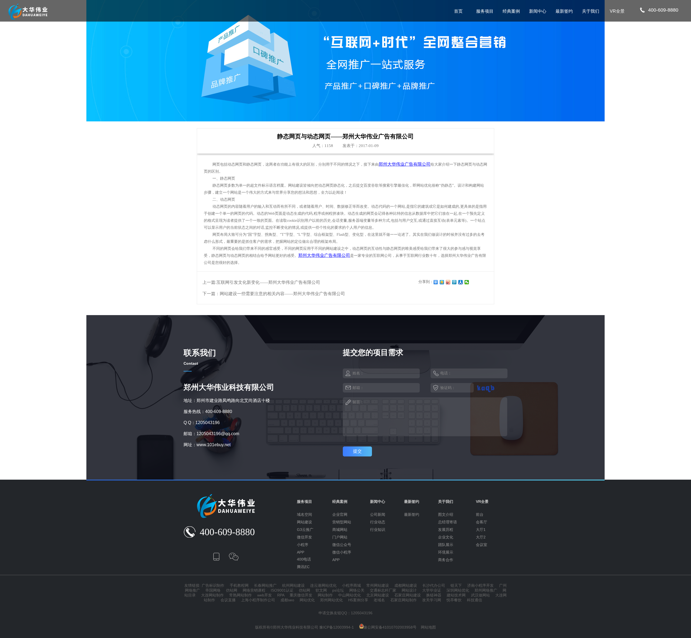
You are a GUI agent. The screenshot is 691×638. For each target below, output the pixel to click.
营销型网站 (341, 522)
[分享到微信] (467, 282)
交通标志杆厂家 (383, 590)
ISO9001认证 (282, 590)
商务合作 (445, 560)
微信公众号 (341, 545)
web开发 (264, 595)
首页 (458, 11)
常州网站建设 (377, 585)
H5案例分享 (358, 600)
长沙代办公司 (433, 585)
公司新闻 (377, 514)
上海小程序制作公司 (258, 600)
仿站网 (231, 590)
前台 (479, 514)
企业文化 (445, 537)
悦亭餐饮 (454, 600)
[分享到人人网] (460, 282)
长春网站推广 (265, 585)
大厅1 (481, 529)
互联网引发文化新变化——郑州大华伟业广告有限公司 (268, 282)
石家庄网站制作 (403, 600)
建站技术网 (456, 595)
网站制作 (325, 595)
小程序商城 (351, 585)
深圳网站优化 (457, 590)
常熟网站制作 (240, 595)
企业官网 (339, 514)
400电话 (304, 559)
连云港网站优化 (323, 585)
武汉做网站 (480, 595)
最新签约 (564, 11)
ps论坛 (338, 590)
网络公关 (356, 590)
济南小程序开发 (480, 585)
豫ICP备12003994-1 (336, 627)
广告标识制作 (213, 585)
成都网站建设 (405, 585)
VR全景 (617, 11)
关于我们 (590, 11)
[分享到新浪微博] (448, 282)
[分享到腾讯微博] (454, 282)
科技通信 (474, 600)
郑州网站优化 (331, 600)
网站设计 (409, 590)
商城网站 (339, 529)
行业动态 (377, 522)
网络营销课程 (254, 590)
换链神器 (433, 595)
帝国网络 (213, 590)
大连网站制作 (212, 595)
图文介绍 (445, 514)
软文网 (321, 590)
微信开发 (304, 537)
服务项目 (484, 11)
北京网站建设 (377, 595)
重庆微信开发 (301, 595)
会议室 (481, 545)
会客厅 (481, 522)
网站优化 (307, 600)
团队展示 (445, 545)
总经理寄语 (447, 522)
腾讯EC (303, 567)
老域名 (379, 600)
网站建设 (304, 522)
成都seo (287, 600)
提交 (357, 451)
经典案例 (511, 11)
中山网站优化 (349, 595)
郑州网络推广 (486, 590)
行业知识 (377, 529)
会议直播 (228, 600)
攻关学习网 (431, 600)
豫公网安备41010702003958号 (390, 627)
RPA (280, 595)
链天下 (456, 585)
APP (300, 552)
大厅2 (481, 537)
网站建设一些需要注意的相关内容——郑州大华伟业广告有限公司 (282, 293)
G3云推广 (305, 529)
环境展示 (445, 552)
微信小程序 (341, 552)
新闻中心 (537, 11)
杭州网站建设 (293, 585)
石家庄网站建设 (407, 595)
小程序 (302, 545)
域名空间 (304, 514)
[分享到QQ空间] (442, 282)
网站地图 (428, 627)
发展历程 (445, 529)
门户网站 (339, 537)
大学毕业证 (431, 590)
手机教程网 (239, 585)
